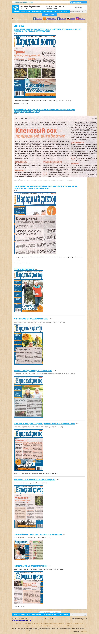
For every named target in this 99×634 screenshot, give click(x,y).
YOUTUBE (72, 19)
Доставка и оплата (36, 11)
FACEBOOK (63, 19)
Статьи (55, 11)
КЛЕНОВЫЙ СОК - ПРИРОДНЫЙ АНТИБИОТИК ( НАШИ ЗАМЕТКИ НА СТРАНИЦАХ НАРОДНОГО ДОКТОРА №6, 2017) (44, 110)
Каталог (23, 11)
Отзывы (28, 11)
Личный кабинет (49, 14)
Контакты (65, 11)
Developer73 (84, 631)
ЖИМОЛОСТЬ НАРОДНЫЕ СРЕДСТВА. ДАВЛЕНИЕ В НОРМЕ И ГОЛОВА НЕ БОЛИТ (44, 423)
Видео (60, 11)
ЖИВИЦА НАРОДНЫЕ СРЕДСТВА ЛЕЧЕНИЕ (30, 566)
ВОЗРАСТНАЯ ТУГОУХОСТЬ (24, 269)
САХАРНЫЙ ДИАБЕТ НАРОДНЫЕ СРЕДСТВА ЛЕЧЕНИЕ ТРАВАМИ (38, 534)
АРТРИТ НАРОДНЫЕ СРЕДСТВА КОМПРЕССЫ (31, 319)
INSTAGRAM (82, 19)
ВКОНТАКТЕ (39, 19)
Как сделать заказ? (48, 11)
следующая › (47, 612)
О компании (16, 11)
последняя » (56, 612)
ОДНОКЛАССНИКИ (51, 19)
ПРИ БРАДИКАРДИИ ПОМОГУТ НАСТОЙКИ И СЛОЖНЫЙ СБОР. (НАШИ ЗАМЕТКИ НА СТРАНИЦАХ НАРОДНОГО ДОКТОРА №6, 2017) (45, 187)
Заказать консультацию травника (23, 2)
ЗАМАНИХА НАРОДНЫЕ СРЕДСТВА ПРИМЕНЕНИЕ (33, 370)
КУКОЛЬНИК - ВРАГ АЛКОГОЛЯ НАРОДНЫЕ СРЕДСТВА (34, 479)
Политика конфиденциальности (21, 620)
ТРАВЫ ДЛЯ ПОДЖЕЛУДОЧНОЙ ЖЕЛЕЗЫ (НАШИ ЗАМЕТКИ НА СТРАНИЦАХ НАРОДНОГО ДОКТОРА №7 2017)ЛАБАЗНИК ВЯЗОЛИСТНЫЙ (47, 30)
